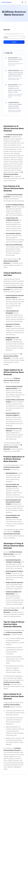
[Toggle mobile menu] (25, 2)
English (6, 37)
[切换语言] (22, 2)
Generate (14, 42)
